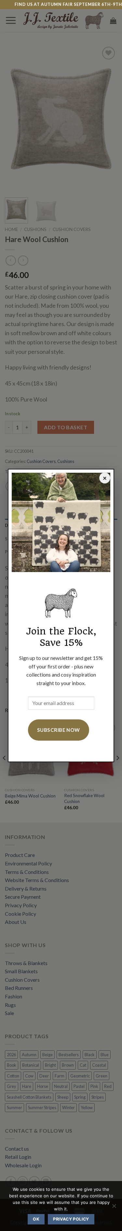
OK (36, 1219)
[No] (114, 1208)
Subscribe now (58, 730)
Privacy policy (71, 1219)
